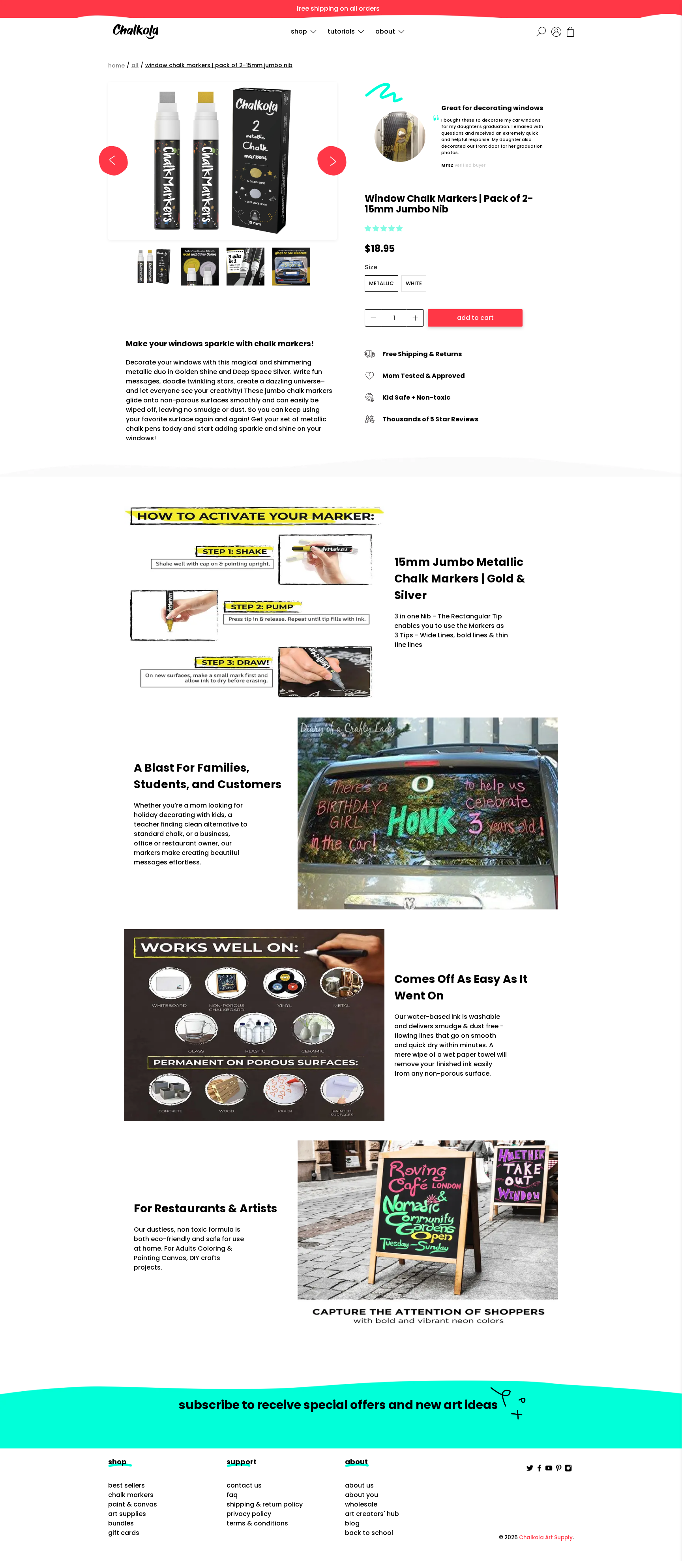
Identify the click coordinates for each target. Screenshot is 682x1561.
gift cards (123, 1532)
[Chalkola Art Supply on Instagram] (568, 1469)
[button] (384, 228)
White (414, 283)
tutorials (341, 31)
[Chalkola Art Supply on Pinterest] (558, 1469)
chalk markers (131, 1494)
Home (116, 65)
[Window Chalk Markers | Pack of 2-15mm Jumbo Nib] (222, 161)
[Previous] (117, 160)
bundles (121, 1523)
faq (232, 1494)
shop (299, 31)
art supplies (127, 1513)
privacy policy (249, 1513)
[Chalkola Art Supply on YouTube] (549, 1469)
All (135, 65)
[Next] (328, 160)
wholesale (361, 1504)
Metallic (381, 283)
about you (361, 1494)
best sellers (126, 1485)
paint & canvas (132, 1504)
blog (352, 1523)
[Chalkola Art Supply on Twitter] (530, 1469)
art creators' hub (372, 1513)
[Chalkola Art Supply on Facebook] (539, 1469)
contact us (244, 1485)
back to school (369, 1532)
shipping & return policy (265, 1504)
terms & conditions (257, 1523)
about (385, 31)
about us (359, 1485)
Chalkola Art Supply (546, 1537)
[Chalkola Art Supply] (135, 31)
